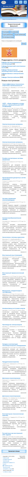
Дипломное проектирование (11, 378)
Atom (10, 472)
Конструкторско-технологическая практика (13, 414)
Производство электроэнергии (12, 324)
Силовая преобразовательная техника (11, 218)
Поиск (23, 43)
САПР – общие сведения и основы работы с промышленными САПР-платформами (13, 105)
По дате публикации (20, 34)
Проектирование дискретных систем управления (14, 178)
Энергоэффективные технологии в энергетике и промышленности (13, 84)
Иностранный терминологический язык (13, 273)
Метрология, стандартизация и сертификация (12, 291)
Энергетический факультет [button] (9, 19)
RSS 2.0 (6, 472)
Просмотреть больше (14, 451)
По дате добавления (7, 34)
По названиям (14, 32)
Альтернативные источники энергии (13, 308)
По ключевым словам (8, 37)
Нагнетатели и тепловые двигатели (13, 237)
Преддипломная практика (10, 362)
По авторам (6, 32)
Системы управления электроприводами (9, 199)
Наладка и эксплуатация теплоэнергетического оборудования (14, 344)
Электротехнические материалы (12, 124)
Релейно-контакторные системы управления (12, 159)
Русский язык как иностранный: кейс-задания (12, 433)
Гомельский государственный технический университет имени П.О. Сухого (9, 461)
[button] (16, 2)
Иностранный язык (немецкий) (12, 255)
